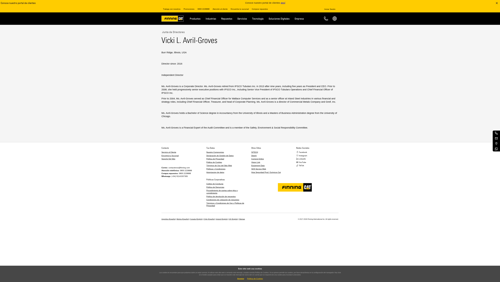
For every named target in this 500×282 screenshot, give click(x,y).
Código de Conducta (214, 184)
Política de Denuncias (215, 187)
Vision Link (255, 162)
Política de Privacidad (215, 159)
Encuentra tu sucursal (240, 9)
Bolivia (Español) (183, 219)
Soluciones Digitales (279, 18)
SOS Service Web (258, 169)
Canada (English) (196, 219)
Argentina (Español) (168, 219)
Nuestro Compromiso (215, 152)
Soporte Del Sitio (168, 159)
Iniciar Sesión (329, 9)
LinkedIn (302, 159)
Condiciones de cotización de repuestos (222, 200)
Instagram (303, 156)
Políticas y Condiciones (215, 169)
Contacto (326, 18)
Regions (335, 18)
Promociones (189, 9)
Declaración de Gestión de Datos (220, 156)
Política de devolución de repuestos (221, 196)
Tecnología (258, 18)
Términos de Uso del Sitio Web (219, 165)
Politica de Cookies (214, 162)
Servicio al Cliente (168, 152)
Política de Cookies (255, 279)
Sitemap (242, 219)
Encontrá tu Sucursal (170, 156)
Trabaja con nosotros (171, 9)
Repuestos (226, 18)
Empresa (299, 18)
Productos (195, 18)
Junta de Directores (173, 32)
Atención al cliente (220, 9)
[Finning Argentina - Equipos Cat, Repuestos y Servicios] (172, 19)
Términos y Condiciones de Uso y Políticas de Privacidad (225, 204)
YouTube (302, 162)
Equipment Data (258, 165)
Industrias (211, 18)
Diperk (254, 156)
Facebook (303, 152)
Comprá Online (257, 159)
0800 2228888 (204, 9)
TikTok (301, 165)
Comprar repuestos (260, 9)
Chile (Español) (209, 219)
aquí (283, 3)
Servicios (242, 18)
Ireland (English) (222, 219)
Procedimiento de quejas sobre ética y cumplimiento (222, 191)
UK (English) (233, 219)
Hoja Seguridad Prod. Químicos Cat (266, 172)
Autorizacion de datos (215, 172)
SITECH (254, 152)
